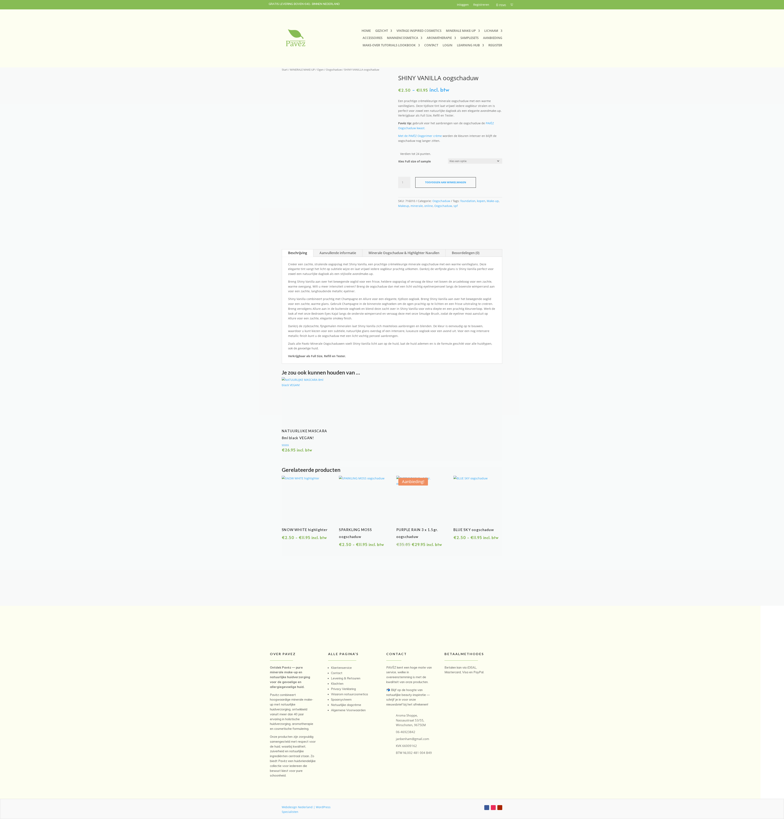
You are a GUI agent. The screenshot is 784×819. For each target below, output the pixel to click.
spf (455, 206)
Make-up (493, 201)
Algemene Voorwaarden (348, 710)
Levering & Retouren (345, 678)
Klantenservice (341, 668)
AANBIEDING (492, 38)
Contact (336, 673)
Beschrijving (297, 253)
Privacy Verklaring (343, 689)
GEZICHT (381, 31)
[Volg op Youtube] (499, 807)
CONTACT (431, 45)
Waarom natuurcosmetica (349, 694)
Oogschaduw (334, 69)
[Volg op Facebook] (486, 807)
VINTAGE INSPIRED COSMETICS (418, 31)
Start (285, 69)
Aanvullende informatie (338, 253)
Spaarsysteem (341, 699)
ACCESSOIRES (372, 38)
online (428, 206)
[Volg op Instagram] (493, 807)
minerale (417, 206)
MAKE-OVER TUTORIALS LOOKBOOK (389, 45)
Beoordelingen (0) (465, 253)
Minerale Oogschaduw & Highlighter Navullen (404, 253)
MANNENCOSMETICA (402, 38)
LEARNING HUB (468, 45)
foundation (468, 201)
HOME (366, 31)
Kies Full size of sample (414, 161)
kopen (481, 201)
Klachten (337, 684)
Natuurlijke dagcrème (346, 705)
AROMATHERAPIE (439, 38)
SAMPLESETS (469, 38)
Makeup (403, 206)
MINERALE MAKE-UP (461, 31)
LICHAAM (491, 31)
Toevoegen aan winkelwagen (445, 182)
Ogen (320, 69)
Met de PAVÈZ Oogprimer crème (420, 136)
